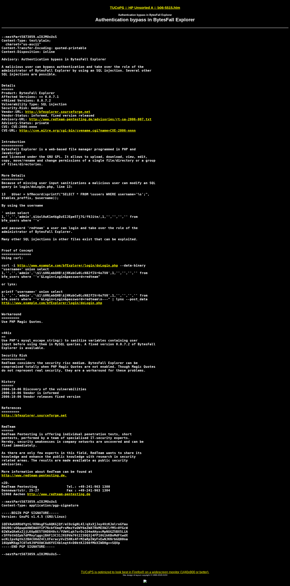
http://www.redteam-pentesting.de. (34, 475)
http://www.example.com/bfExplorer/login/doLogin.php (67, 265)
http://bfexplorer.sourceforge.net (57, 112)
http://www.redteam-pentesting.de (58, 494)
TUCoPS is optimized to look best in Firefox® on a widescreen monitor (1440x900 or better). (145, 572)
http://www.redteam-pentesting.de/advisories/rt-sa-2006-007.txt (90, 119)
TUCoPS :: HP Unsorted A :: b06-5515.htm (145, 8)
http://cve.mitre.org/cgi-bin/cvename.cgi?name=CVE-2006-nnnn (77, 130)
